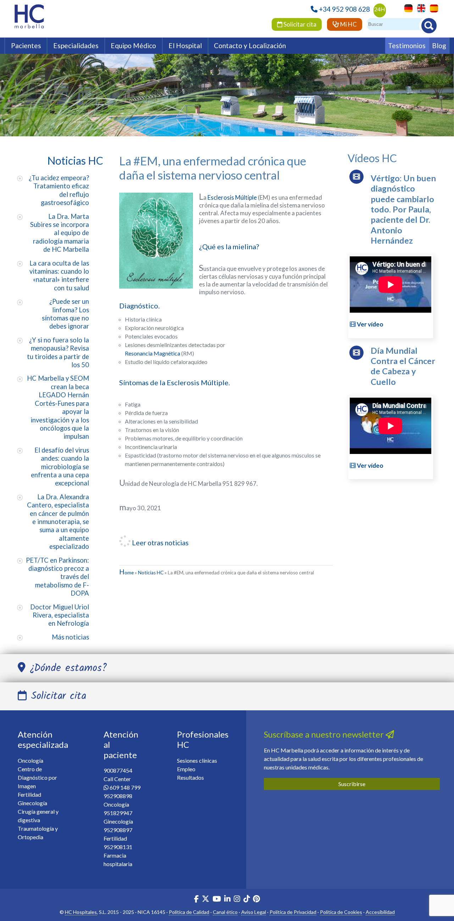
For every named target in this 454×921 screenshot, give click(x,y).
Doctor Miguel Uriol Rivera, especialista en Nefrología (59, 615)
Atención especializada (43, 739)
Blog (439, 45)
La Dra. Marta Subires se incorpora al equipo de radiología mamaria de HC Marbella (59, 233)
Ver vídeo (369, 324)
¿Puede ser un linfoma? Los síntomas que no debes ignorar (65, 313)
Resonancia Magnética (152, 353)
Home (126, 572)
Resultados (190, 777)
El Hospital (185, 45)
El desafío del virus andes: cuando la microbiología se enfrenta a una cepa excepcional (60, 466)
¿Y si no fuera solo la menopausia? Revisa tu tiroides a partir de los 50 (58, 352)
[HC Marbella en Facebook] (196, 900)
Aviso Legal (253, 912)
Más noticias (70, 637)
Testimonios (407, 45)
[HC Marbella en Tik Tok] (246, 900)
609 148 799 (125, 787)
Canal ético (225, 912)
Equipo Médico (133, 45)
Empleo (186, 769)
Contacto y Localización (250, 45)
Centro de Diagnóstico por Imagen (37, 777)
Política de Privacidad (293, 912)
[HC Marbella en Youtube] (216, 900)
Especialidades (76, 45)
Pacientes (26, 45)
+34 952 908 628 (344, 9)
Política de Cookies (341, 912)
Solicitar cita (299, 24)
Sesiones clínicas (197, 760)
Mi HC (348, 24)
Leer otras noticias (160, 543)
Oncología (30, 760)
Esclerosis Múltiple (232, 197)
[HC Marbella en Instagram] (237, 900)
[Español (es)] (432, 7)
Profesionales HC (202, 739)
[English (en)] (419, 7)
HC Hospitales (81, 912)
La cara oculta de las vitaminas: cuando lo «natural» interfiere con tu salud (59, 275)
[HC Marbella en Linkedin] (227, 900)
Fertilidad (29, 794)
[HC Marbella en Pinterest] (256, 900)
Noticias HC (151, 572)
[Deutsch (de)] (407, 7)
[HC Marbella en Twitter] (206, 900)
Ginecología (32, 803)
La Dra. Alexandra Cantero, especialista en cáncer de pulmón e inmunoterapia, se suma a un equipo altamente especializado (58, 521)
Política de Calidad (189, 912)
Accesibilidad (380, 912)
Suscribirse (351, 783)
